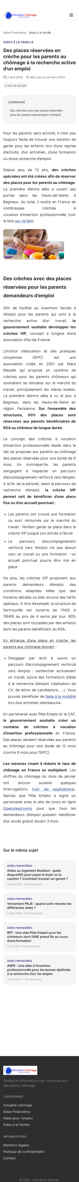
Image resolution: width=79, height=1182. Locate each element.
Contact (9, 1158)
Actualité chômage (17, 1105)
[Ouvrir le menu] (71, 15)
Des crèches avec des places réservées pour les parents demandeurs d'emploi (36, 112)
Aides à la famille (18, 42)
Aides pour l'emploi (18, 1118)
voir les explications (53, 789)
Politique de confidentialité (23, 1152)
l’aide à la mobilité (61, 696)
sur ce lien (23, 221)
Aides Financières (14, 32)
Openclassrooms (17, 808)
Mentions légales (16, 1145)
